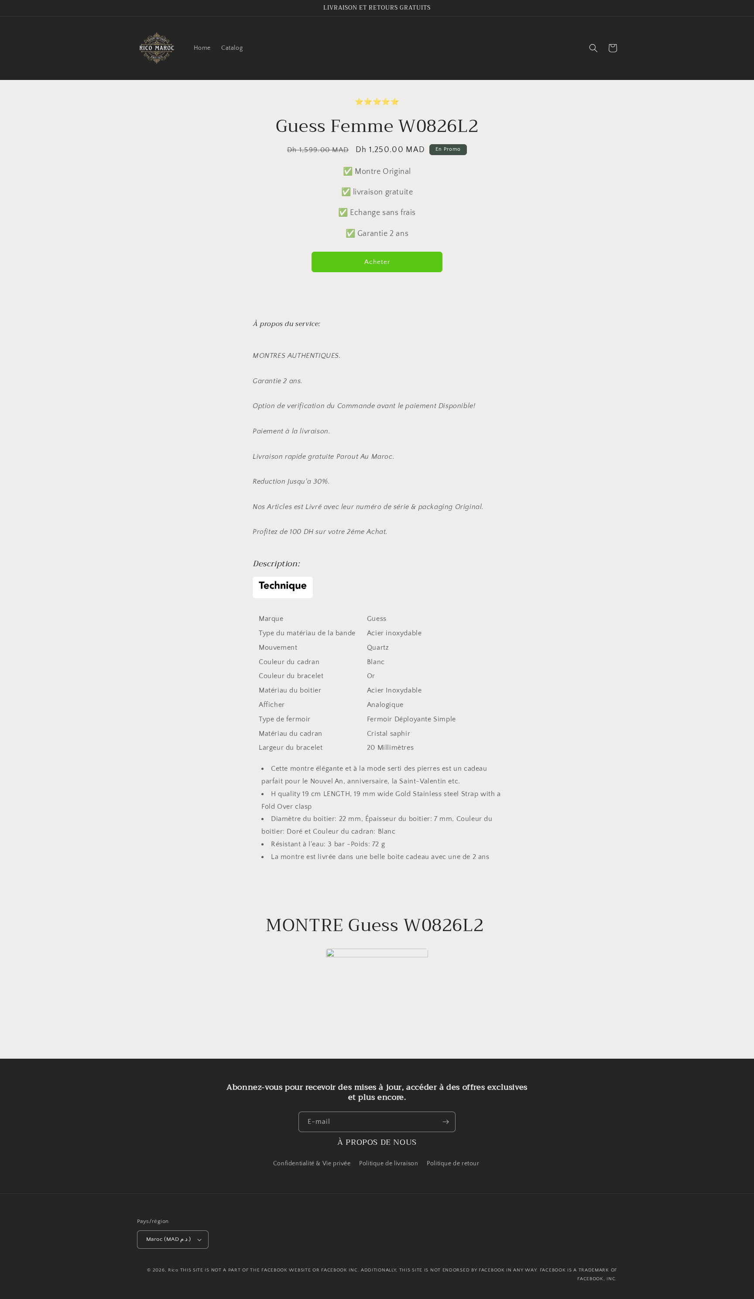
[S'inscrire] (445, 1122)
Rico (173, 1270)
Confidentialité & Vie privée (312, 1163)
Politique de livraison (388, 1163)
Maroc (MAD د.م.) (168, 1239)
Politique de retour (454, 1163)
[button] (593, 48)
